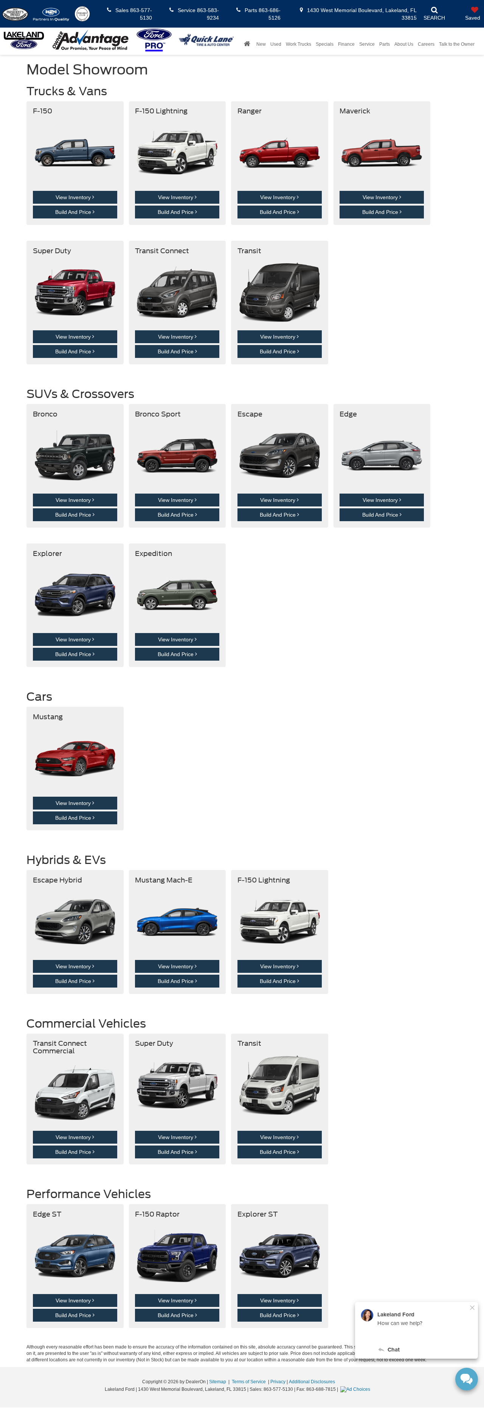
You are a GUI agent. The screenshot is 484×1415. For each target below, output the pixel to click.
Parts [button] (384, 44)
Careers (426, 44)
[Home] (247, 44)
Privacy (277, 1381)
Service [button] (367, 44)
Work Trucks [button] (298, 44)
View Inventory (74, 197)
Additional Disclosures (312, 1381)
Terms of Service (249, 1381)
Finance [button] (346, 44)
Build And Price (74, 212)
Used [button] (275, 44)
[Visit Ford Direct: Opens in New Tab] (356, 1389)
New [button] (261, 44)
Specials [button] (325, 44)
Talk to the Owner (457, 44)
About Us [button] (403, 44)
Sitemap (217, 1381)
